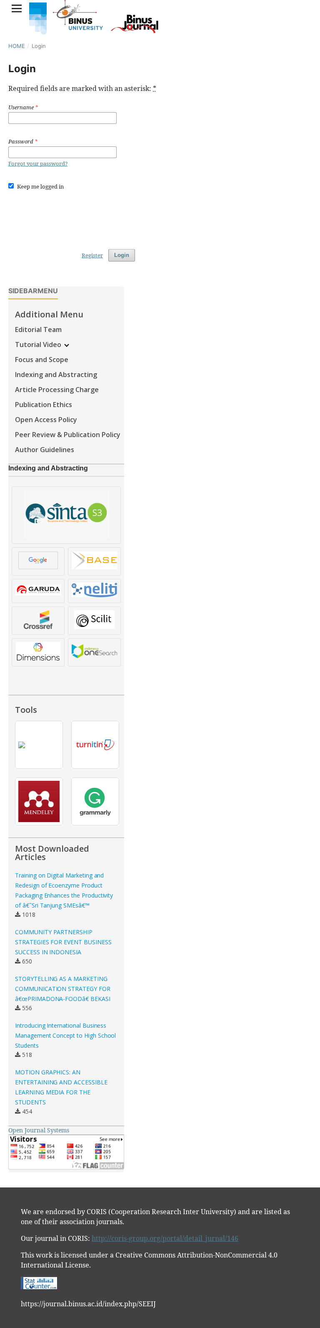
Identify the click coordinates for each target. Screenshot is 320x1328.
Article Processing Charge (57, 389)
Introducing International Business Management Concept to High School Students (65, 1035)
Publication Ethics (43, 404)
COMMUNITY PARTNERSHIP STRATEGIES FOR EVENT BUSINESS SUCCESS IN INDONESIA (63, 942)
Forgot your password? (38, 163)
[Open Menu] (16, 8)
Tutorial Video (39, 344)
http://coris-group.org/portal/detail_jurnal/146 (165, 1238)
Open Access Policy (46, 419)
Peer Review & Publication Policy (67, 434)
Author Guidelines (44, 449)
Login (121, 255)
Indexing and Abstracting (56, 374)
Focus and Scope (41, 359)
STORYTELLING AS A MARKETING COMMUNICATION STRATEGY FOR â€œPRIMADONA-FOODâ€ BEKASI (62, 989)
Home (16, 46)
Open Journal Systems (38, 1130)
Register (92, 255)
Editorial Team (38, 329)
